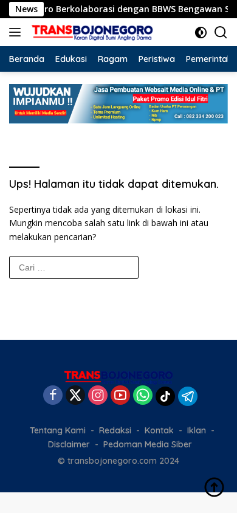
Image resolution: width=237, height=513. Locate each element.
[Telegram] (187, 396)
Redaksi (115, 430)
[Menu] (17, 32)
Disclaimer (69, 444)
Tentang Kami (58, 430)
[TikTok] (165, 396)
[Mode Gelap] (201, 32)
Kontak (159, 430)
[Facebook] (53, 396)
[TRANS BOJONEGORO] (91, 32)
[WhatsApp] (143, 396)
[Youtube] (120, 396)
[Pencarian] (221, 32)
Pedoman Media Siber (147, 444)
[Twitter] (75, 396)
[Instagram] (98, 396)
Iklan (196, 430)
